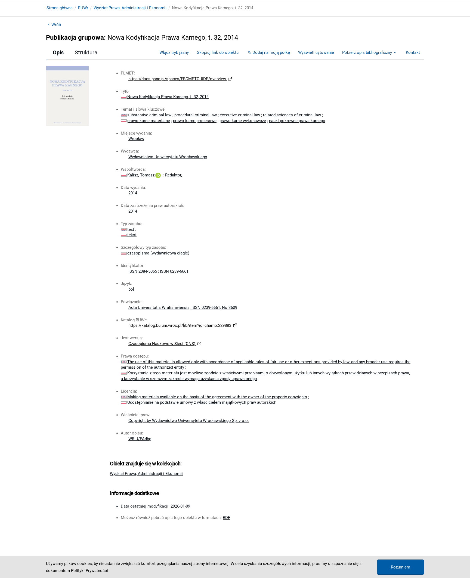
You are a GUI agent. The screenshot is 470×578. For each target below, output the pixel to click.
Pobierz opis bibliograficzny (367, 52)
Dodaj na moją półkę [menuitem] (271, 52)
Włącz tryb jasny (174, 52)
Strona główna (60, 7)
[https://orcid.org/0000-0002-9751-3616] (158, 175)
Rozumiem (400, 567)
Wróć (56, 24)
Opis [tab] (58, 52)
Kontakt (413, 52)
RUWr (83, 7)
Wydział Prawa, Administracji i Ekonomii (130, 7)
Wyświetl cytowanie (316, 52)
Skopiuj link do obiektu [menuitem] (218, 52)
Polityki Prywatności (89, 570)
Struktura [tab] (86, 52)
